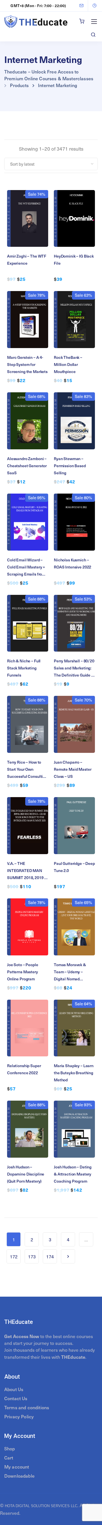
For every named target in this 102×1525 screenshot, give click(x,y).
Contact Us (15, 1398)
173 (32, 1256)
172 (14, 1256)
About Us (13, 1389)
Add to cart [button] (27, 223)
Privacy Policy (19, 1416)
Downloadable (19, 1476)
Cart (8, 1457)
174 (50, 1256)
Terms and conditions (26, 1407)
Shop (9, 1448)
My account (16, 1466)
